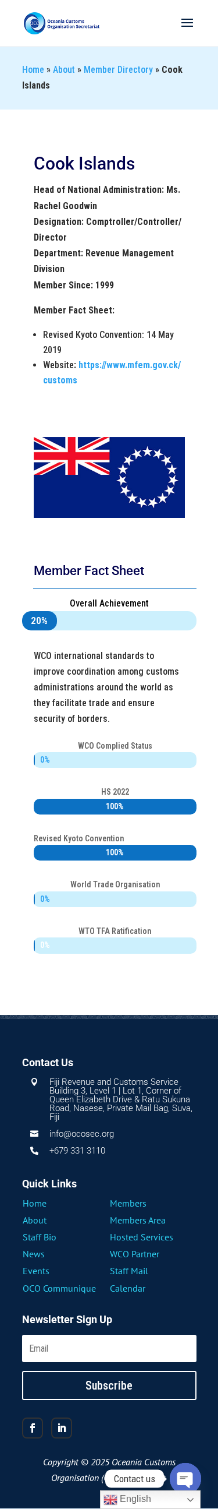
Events (36, 1271)
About (64, 69)
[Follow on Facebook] (32, 1428)
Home (33, 69)
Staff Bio (39, 1237)
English (134, 1499)
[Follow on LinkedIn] (61, 1428)
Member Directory (118, 69)
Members (128, 1203)
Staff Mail (129, 1271)
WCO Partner (134, 1254)
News (34, 1254)
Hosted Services (141, 1237)
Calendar (127, 1288)
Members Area (138, 1220)
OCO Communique (59, 1288)
